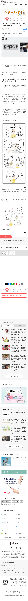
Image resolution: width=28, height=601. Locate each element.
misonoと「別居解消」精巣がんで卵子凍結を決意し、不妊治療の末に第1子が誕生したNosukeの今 (19, 332)
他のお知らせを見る (14, 446)
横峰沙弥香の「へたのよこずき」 (14, 295)
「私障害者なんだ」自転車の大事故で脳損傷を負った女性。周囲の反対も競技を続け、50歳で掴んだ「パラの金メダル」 (19, 368)
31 (7, 18)
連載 (5, 518)
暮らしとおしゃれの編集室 (6, 568)
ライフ (25, 4)
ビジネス (4, 4)
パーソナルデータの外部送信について (16, 591)
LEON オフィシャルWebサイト (7, 570)
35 (21, 18)
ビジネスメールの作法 (6, 504)
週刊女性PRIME (4, 565)
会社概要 (19, 592)
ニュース (6, 522)
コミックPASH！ (4, 572)
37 (7, 20)
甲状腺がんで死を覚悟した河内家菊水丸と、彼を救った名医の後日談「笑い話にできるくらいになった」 (19, 340)
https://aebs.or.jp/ (15, 586)
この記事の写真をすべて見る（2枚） (14, 247)
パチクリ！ (16, 570)
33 (14, 18)
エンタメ (10, 4)
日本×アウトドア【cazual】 (19, 568)
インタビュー (15, 501)
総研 (5, 514)
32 (10, 18)
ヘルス (15, 4)
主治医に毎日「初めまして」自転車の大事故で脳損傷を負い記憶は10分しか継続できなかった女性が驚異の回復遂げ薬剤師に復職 (19, 348)
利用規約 (6, 591)
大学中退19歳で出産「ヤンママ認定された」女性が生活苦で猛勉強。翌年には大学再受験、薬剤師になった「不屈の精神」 (19, 358)
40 (17, 20)
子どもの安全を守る (6, 501)
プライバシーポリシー (12, 592)
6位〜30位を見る (14, 376)
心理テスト (16, 504)
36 (25, 18)
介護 (21, 501)
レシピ (5, 526)
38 (10, 20)
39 (14, 20)
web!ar (15, 565)
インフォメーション (8, 537)
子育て (20, 4)
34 (17, 18)
